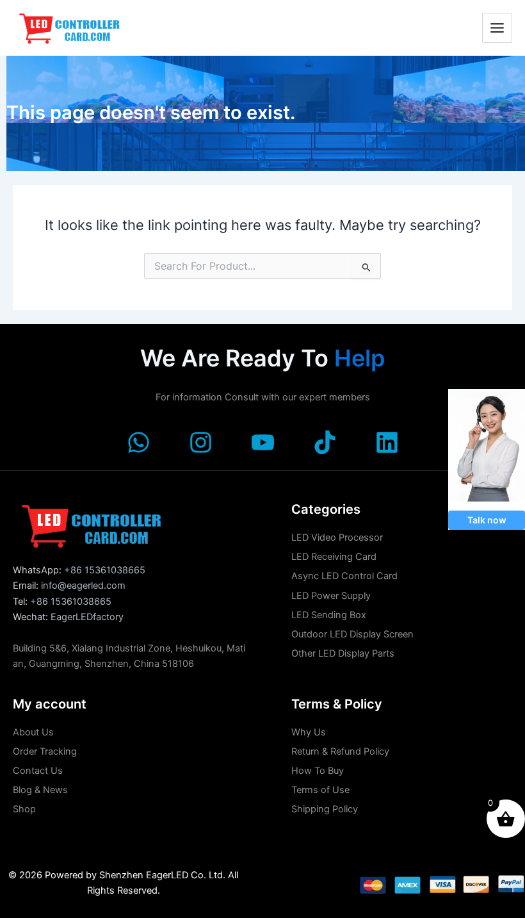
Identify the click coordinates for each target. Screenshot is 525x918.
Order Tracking (45, 751)
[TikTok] (325, 442)
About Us (33, 732)
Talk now (486, 519)
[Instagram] (201, 442)
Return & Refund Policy (340, 751)
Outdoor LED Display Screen (352, 634)
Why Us (308, 732)
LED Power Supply (331, 596)
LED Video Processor (337, 537)
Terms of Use (320, 790)
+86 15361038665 (104, 570)
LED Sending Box (328, 615)
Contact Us (38, 770)
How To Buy (317, 770)
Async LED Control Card (344, 576)
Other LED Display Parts (342, 653)
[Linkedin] (387, 442)
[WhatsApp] (139, 442)
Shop (24, 809)
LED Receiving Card (333, 556)
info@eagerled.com (83, 585)
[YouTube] (263, 442)
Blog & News (40, 790)
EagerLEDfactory (87, 617)
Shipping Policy (324, 809)
